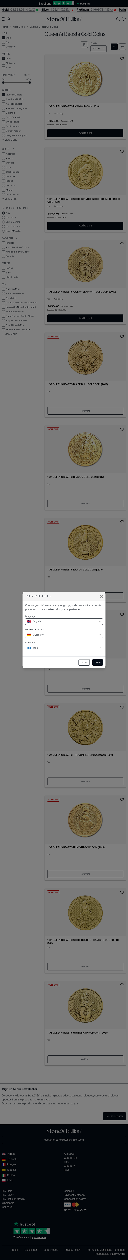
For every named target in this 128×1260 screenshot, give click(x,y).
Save (97, 662)
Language (30, 616)
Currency (30, 642)
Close (84, 662)
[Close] (101, 596)
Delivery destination (35, 629)
